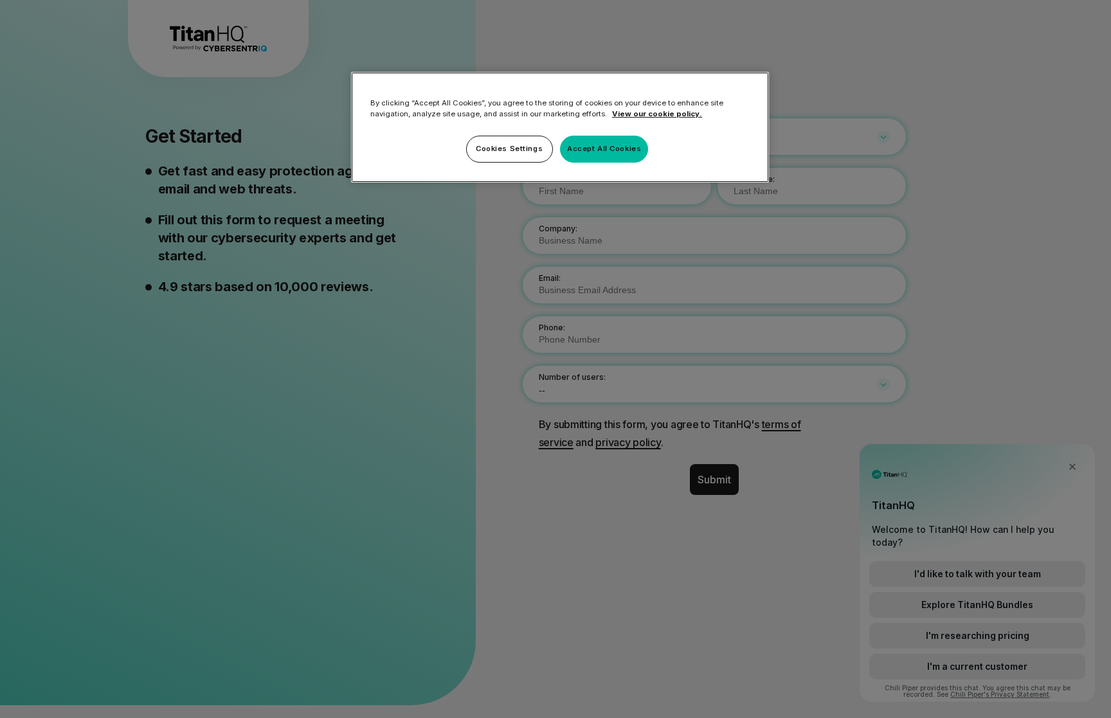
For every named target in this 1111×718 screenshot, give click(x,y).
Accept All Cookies (604, 148)
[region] (560, 127)
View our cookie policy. (657, 113)
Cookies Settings (509, 148)
